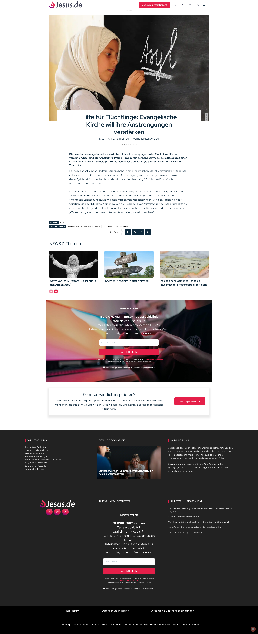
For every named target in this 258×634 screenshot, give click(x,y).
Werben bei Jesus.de (35, 469)
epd (62, 222)
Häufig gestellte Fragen (36, 456)
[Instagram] (190, 5)
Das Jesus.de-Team (34, 453)
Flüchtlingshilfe (121, 226)
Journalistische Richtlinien (38, 450)
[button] (176, 5)
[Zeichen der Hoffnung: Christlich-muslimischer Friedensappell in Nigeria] (184, 264)
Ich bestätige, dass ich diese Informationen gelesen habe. (130, 367)
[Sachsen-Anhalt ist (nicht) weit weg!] (128, 264)
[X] (198, 5)
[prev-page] (51, 291)
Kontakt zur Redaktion (36, 447)
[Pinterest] (141, 232)
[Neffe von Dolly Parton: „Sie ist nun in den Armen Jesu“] (73, 264)
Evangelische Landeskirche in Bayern (84, 226)
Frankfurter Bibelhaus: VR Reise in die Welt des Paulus (194, 527)
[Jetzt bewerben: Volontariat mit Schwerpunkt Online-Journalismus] (129, 466)
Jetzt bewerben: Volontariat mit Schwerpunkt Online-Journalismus (126, 472)
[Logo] (57, 503)
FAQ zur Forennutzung (36, 462)
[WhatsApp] (148, 232)
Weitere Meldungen (146, 138)
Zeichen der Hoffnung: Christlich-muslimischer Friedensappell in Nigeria (183, 282)
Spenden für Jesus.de (35, 466)
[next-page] (56, 291)
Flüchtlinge (107, 226)
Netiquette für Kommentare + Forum (43, 459)
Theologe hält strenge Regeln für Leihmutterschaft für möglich (199, 522)
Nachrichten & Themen (114, 138)
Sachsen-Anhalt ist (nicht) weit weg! (127, 281)
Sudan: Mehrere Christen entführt (184, 516)
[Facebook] (182, 5)
